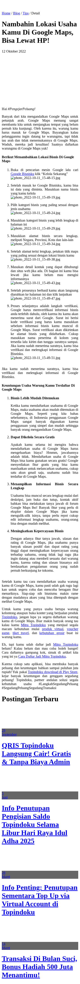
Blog (16, 13)
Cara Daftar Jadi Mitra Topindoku (42, 656)
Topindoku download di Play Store (52, 672)
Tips (26, 13)
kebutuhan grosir (51, 633)
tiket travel (21, 633)
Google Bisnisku (22, 174)
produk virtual (53, 629)
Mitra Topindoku (33, 625)
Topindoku (9, 617)
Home (6, 13)
